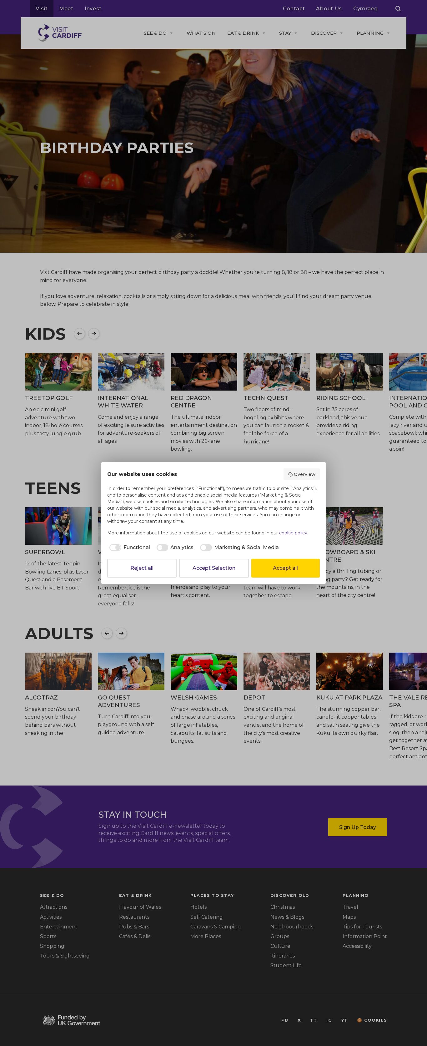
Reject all (141, 568)
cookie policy (293, 533)
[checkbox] (128, 547)
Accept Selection (214, 568)
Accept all (285, 568)
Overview (304, 474)
